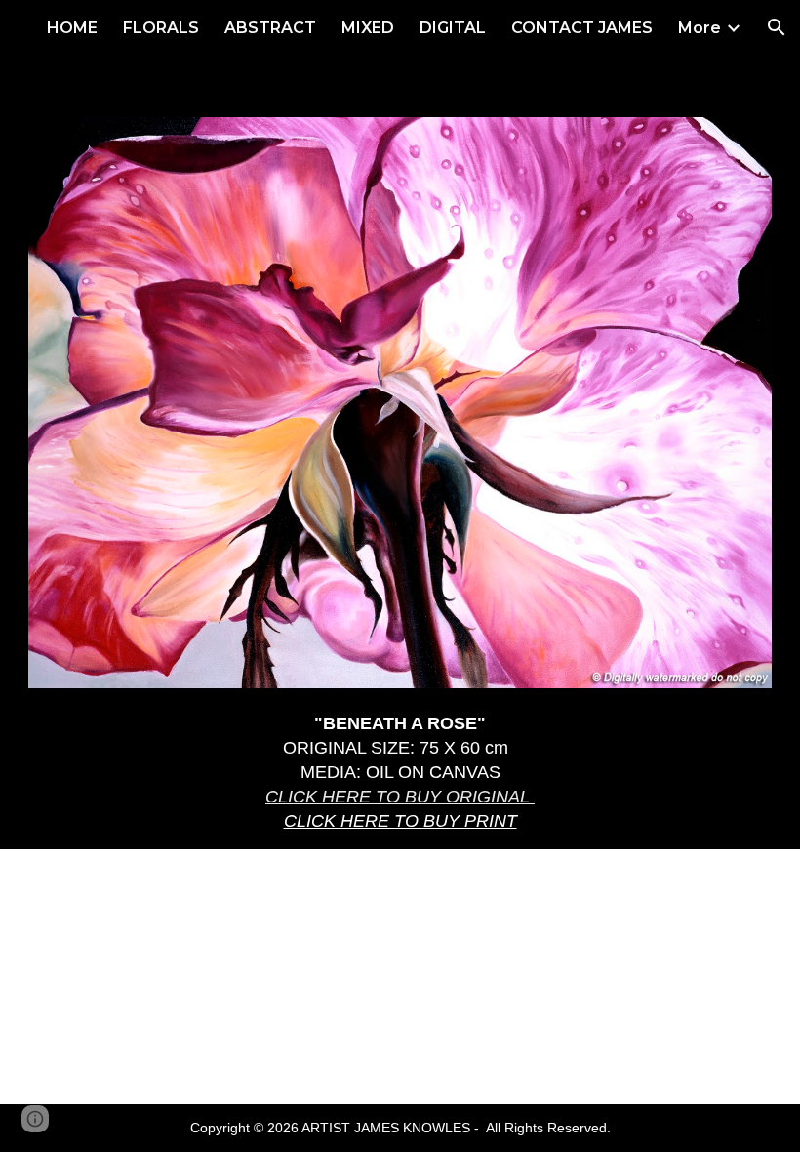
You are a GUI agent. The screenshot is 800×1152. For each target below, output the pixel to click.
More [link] (699, 28)
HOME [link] (72, 28)
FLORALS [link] (161, 28)
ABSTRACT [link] (270, 28)
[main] (400, 772)
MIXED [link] (367, 28)
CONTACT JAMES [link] (582, 28)
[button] (776, 27)
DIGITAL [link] (453, 28)
